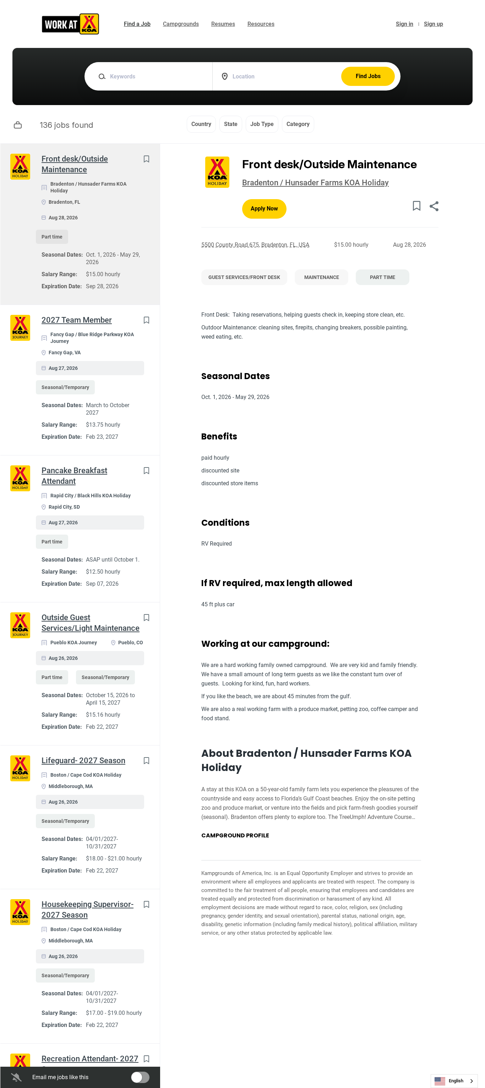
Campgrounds (181, 24)
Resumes (223, 24)
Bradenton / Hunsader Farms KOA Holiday (315, 182)
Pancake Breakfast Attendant (74, 476)
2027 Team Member (77, 320)
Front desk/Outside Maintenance (75, 164)
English (456, 1080)
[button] (433, 207)
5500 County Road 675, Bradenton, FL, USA (255, 244)
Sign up (433, 24)
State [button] (231, 124)
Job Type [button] (262, 124)
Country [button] (201, 124)
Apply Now (264, 208)
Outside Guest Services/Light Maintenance (91, 623)
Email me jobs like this (60, 1077)
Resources (260, 24)
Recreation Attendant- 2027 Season (90, 1064)
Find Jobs (368, 76)
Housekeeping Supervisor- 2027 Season (87, 909)
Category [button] (298, 124)
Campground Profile (235, 836)
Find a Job (137, 24)
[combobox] (454, 1081)
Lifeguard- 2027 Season (83, 760)
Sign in (404, 24)
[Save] (146, 158)
